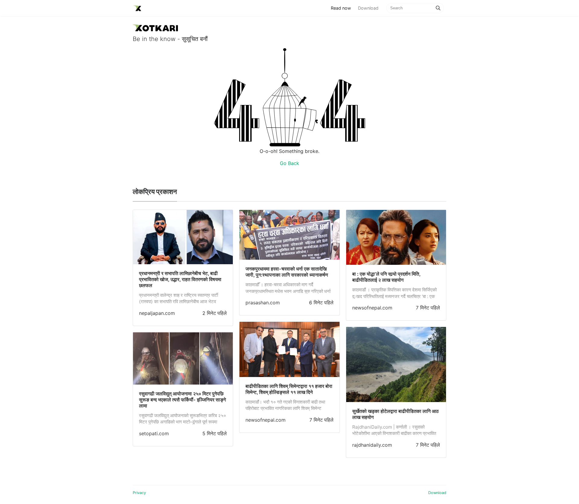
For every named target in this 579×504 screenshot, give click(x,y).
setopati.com (154, 433)
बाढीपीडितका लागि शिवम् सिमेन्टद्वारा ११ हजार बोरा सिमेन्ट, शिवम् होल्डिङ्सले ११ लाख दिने (288, 389)
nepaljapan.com (157, 313)
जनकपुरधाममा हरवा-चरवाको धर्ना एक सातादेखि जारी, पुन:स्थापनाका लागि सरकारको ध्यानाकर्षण (286, 272)
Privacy (139, 492)
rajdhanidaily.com (372, 445)
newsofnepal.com (265, 420)
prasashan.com (262, 303)
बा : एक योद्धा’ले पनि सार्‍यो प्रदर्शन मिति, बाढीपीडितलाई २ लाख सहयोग (386, 277)
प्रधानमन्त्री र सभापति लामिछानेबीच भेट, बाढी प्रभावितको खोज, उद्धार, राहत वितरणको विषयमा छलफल (180, 279)
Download (368, 8)
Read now (342, 8)
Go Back (289, 163)
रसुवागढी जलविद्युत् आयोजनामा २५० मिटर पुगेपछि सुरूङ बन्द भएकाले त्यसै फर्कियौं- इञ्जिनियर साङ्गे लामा (182, 400)
